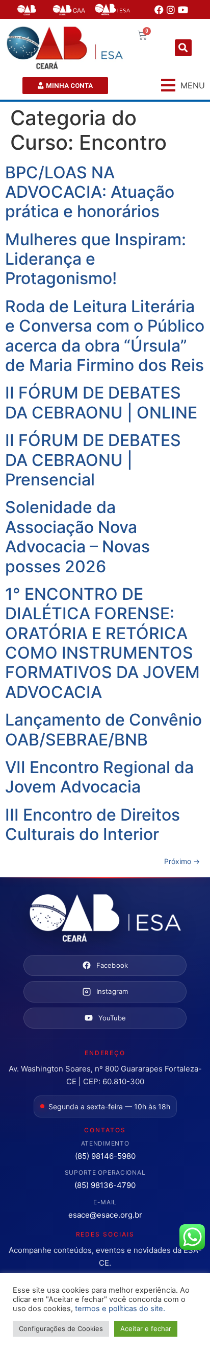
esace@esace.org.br (105, 1215)
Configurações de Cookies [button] (61, 1328)
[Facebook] (159, 9)
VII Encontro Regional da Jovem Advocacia (99, 777)
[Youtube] (183, 9)
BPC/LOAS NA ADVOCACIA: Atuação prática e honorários (89, 192)
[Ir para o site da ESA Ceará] (105, 919)
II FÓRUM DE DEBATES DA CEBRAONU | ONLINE (101, 402)
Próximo (182, 861)
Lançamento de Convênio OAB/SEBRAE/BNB (103, 729)
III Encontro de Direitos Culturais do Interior (92, 824)
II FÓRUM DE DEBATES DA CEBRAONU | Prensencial (93, 459)
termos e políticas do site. (120, 1308)
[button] (183, 47)
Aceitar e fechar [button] (145, 1328)
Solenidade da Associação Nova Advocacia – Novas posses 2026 (77, 536)
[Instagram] (170, 9)
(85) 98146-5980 (105, 1156)
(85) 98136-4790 (105, 1185)
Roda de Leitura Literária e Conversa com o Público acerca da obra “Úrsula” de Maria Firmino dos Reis (104, 335)
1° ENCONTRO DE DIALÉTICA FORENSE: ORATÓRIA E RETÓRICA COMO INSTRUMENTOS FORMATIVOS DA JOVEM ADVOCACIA (102, 643)
